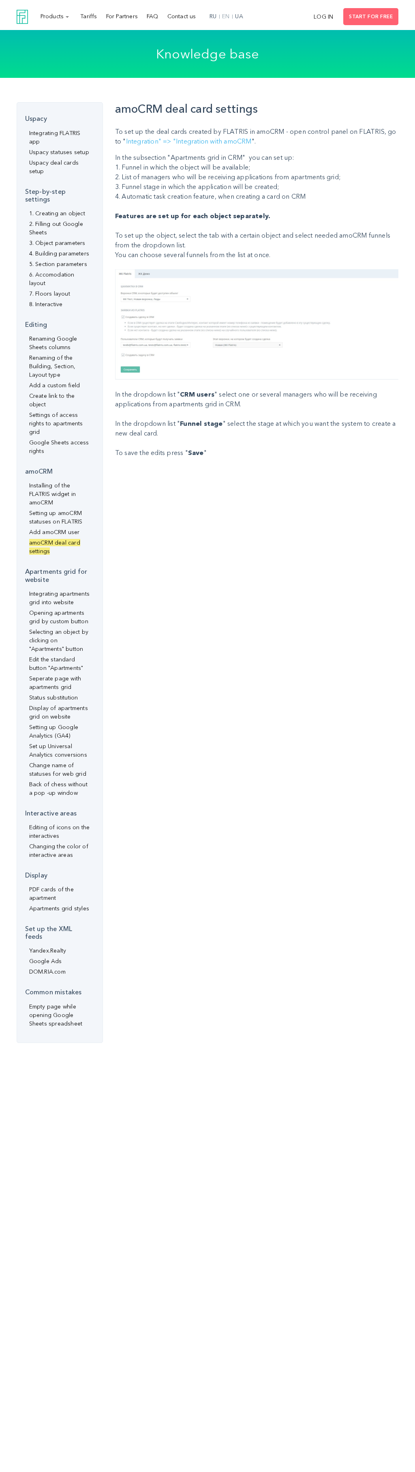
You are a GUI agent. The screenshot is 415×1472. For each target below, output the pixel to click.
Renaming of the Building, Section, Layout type (52, 366)
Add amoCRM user (54, 532)
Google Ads (45, 961)
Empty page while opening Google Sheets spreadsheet (56, 1015)
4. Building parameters (59, 253)
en (225, 16)
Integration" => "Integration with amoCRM (189, 141)
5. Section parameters (58, 264)
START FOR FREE (371, 16)
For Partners (122, 16)
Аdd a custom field (54, 385)
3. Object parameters (57, 243)
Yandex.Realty (47, 950)
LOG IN (323, 16)
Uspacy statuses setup (59, 152)
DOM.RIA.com (47, 971)
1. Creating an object (57, 213)
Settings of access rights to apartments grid (56, 423)
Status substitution (53, 697)
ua (239, 16)
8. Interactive (46, 304)
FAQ (152, 16)
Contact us (181, 16)
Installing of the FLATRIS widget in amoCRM (52, 494)
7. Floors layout (49, 293)
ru (213, 16)
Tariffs (88, 16)
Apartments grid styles (59, 908)
